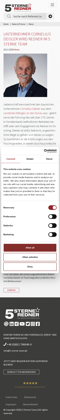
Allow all (30, 247)
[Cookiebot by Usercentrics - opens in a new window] (44, 151)
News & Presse (18, 24)
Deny (30, 266)
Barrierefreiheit (30, 404)
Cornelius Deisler (30, 108)
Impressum (11, 404)
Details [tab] (30, 159)
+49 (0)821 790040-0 (19, 344)
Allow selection (30, 257)
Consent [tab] (10, 159)
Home (6, 24)
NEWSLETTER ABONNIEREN (21, 371)
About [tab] (49, 159)
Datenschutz (30, 397)
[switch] (52, 216)
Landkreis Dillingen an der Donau (23, 113)
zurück (11, 290)
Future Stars (11, 397)
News (17, 49)
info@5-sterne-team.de (15, 350)
